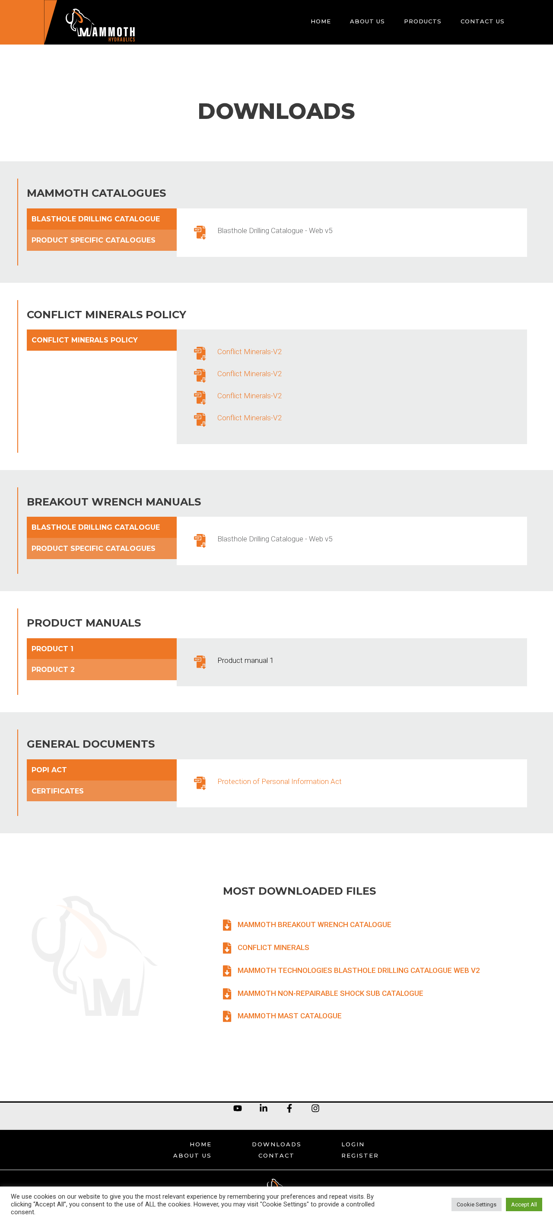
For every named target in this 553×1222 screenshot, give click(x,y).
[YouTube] (237, 1108)
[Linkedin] (263, 1108)
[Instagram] (315, 1108)
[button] (307, 925)
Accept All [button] (524, 1204)
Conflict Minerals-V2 (249, 351)
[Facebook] (289, 1108)
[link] (320, 22)
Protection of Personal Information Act (279, 781)
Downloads (277, 1144)
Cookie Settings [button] (476, 1204)
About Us (192, 1155)
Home (201, 1144)
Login (353, 1144)
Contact (276, 1155)
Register (360, 1155)
